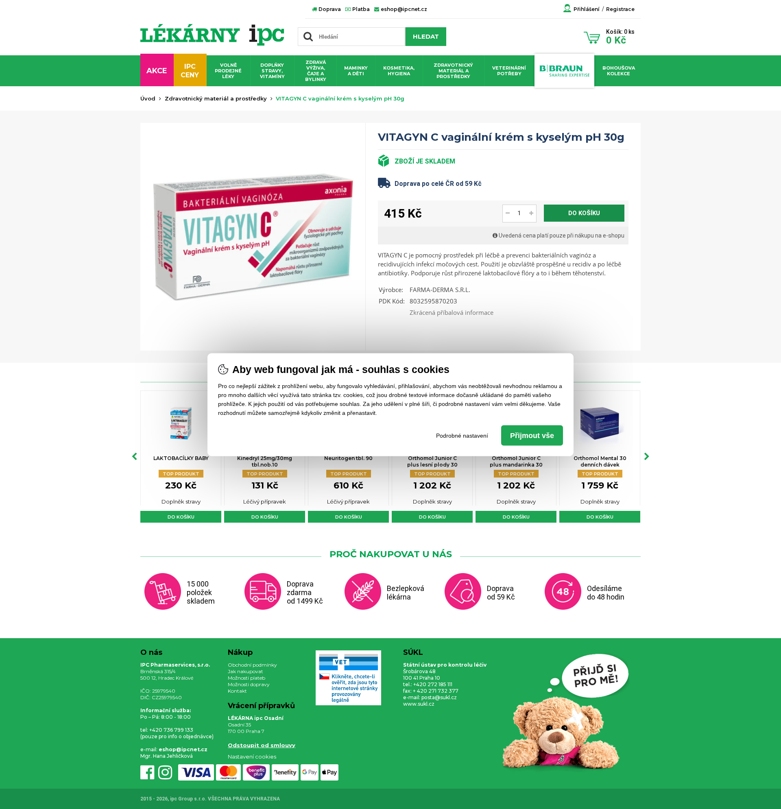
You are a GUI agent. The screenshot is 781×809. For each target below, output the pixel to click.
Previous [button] (134, 457)
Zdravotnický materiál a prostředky (453, 70)
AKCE (156, 70)
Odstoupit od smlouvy (261, 745)
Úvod (147, 98)
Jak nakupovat (245, 671)
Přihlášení (587, 9)
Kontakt (237, 691)
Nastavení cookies (252, 756)
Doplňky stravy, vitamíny (272, 70)
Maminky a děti (356, 70)
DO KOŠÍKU (584, 213)
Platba (360, 9)
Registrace (620, 9)
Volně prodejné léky (228, 70)
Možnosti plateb (246, 678)
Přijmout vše (532, 435)
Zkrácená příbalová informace (451, 312)
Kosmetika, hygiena (398, 70)
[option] (180, 456)
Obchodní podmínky (252, 665)
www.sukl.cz (418, 704)
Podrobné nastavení (462, 435)
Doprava (329, 9)
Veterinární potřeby (509, 70)
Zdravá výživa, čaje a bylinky (315, 70)
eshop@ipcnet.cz (403, 9)
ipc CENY (190, 71)
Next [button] (647, 457)
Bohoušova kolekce (618, 70)
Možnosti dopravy (249, 684)
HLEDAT (426, 36)
